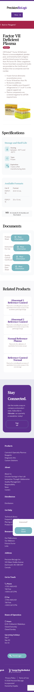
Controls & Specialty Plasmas (15, 452)
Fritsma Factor (10, 543)
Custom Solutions (11, 460)
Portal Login (17, 656)
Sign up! (17, 424)
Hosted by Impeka (11, 686)
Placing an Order (11, 522)
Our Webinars (10, 541)
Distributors (9, 503)
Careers (7, 490)
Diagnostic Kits (10, 458)
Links (6, 546)
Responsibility (10, 484)
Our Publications (11, 538)
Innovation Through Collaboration (17, 479)
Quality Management (12, 482)
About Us (8, 474)
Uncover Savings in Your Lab (15, 477)
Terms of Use (24, 678)
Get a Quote (23, 530)
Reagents (8, 455)
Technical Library (11, 517)
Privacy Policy (10, 678)
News (7, 487)
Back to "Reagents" (9, 25)
